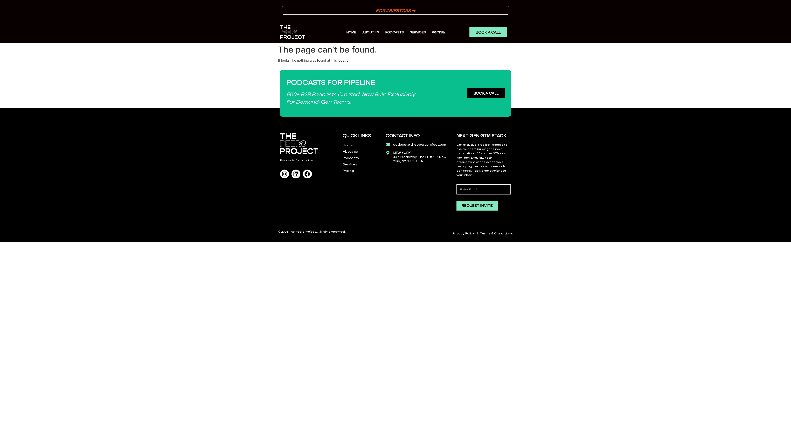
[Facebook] (307, 174)
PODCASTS (394, 32)
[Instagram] (284, 174)
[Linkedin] (295, 174)
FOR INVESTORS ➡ (395, 10)
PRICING (438, 32)
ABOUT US (370, 32)
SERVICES (418, 32)
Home (351, 32)
